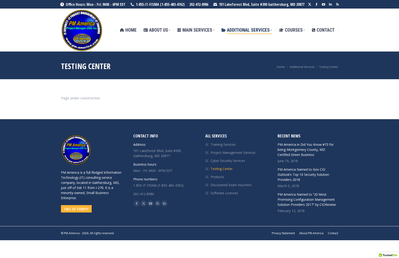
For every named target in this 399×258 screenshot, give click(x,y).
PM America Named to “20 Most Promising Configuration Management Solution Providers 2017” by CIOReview (307, 199)
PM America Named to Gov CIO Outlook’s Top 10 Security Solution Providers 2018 (303, 174)
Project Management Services (233, 152)
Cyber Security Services (228, 160)
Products (217, 177)
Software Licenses (224, 193)
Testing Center (222, 169)
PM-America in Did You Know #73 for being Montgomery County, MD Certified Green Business (306, 149)
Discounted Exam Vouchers (231, 185)
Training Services (223, 144)
